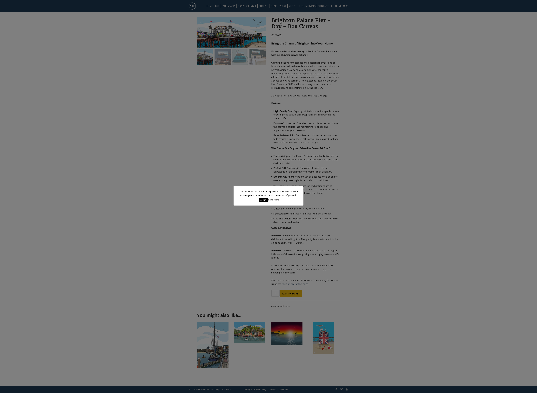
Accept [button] (263, 200)
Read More (273, 199)
